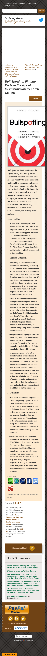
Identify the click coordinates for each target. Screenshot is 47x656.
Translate (30, 640)
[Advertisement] (23, 46)
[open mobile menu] (43, 4)
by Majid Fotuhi (23, 576)
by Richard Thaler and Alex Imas (23, 590)
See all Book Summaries (17, 596)
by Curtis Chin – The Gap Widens (33, 67)
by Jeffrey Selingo (23, 566)
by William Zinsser (21, 571)
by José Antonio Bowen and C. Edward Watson (23, 583)
